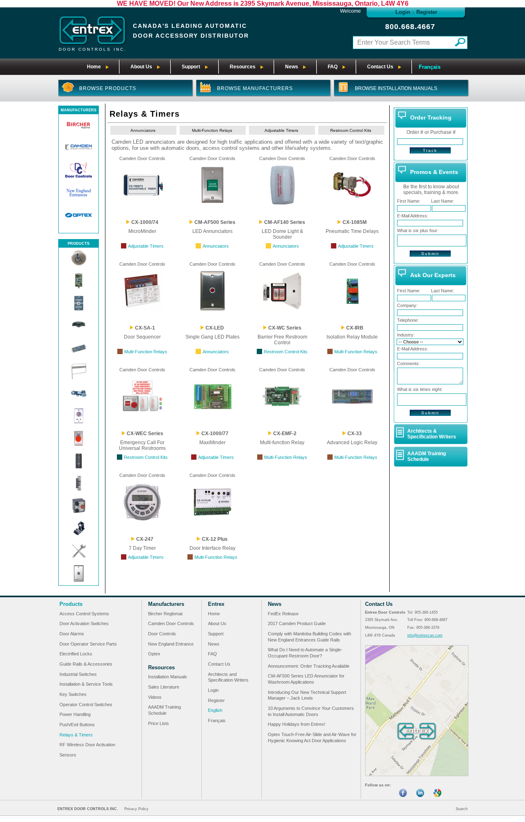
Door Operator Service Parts (88, 643)
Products (70, 604)
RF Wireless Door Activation (87, 744)
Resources (161, 667)
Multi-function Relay (282, 442)
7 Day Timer (142, 548)
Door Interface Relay (212, 548)
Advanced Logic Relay (352, 442)
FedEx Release (283, 613)
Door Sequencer (142, 337)
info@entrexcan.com (425, 635)
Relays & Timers (76, 734)
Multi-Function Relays (212, 130)
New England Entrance (171, 643)
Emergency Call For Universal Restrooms (142, 445)
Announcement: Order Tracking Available (308, 666)
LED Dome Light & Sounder (282, 234)
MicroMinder (142, 231)
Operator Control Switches (85, 704)
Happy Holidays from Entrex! (296, 724)
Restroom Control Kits (350, 130)
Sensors (67, 754)
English (215, 710)
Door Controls (162, 633)
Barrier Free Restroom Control (282, 340)
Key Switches (73, 694)
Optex (154, 653)
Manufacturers (166, 604)
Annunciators (142, 130)
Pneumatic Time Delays (352, 231)
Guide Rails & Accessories (85, 664)
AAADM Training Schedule (426, 456)
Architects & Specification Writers (431, 434)
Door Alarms (71, 633)
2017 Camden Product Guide (297, 623)
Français (430, 67)
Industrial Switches (78, 674)
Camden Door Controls (142, 158)
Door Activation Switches (84, 623)
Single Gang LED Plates (212, 337)
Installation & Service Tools (86, 684)
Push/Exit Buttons (77, 724)
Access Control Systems (84, 613)
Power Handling (75, 714)
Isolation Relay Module (352, 337)
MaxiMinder (212, 442)
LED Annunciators (212, 231)
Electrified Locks (75, 653)
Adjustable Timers (281, 130)
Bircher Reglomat (165, 613)
